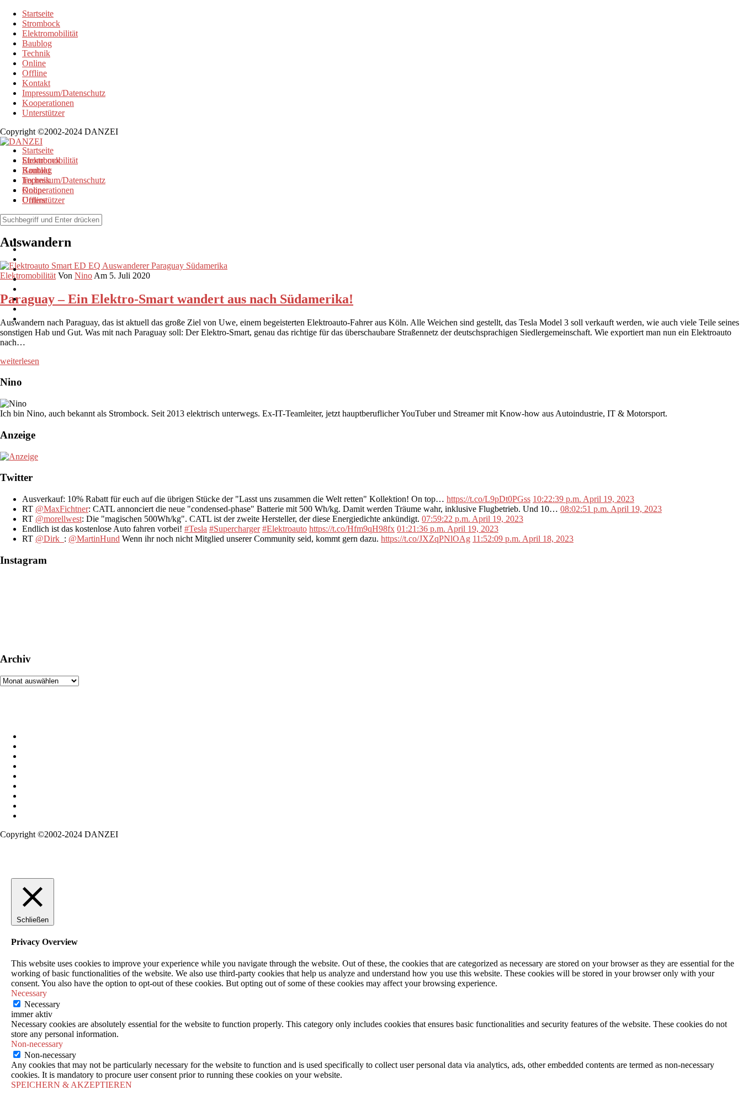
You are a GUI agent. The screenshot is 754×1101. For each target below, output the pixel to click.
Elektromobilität (50, 33)
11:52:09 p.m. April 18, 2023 (523, 538)
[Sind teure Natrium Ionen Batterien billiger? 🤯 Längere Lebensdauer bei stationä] (121, 609)
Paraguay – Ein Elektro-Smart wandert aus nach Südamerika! (176, 299)
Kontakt (36, 83)
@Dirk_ (49, 538)
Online (34, 63)
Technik (36, 53)
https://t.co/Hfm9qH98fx (352, 528)
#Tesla (195, 528)
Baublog (37, 43)
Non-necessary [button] (37, 1044)
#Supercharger (234, 528)
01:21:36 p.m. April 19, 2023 (447, 528)
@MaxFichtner (61, 509)
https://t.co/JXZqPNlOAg (425, 538)
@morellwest (58, 518)
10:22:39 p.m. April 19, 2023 (583, 499)
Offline (34, 73)
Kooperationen (48, 103)
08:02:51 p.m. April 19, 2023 (611, 509)
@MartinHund (94, 538)
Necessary (42, 1004)
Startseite (38, 13)
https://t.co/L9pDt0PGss (488, 499)
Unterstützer (43, 112)
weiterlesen (19, 361)
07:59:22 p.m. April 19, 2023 (472, 518)
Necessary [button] (29, 993)
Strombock (41, 23)
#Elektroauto (284, 528)
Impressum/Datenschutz (63, 93)
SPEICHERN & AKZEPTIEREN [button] (71, 1084)
